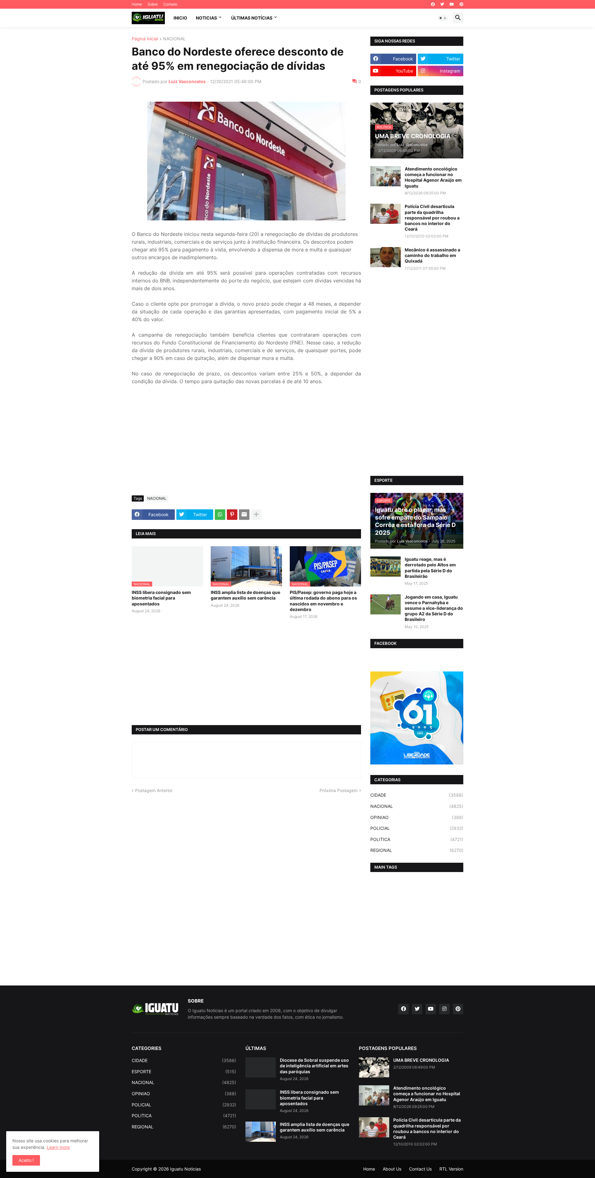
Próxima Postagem (339, 790)
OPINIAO (416, 817)
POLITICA (416, 839)
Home (137, 4)
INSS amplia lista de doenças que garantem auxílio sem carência (245, 595)
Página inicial (145, 39)
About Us (392, 1168)
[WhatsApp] (220, 514)
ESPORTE (184, 1071)
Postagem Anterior (154, 790)
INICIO (180, 17)
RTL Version (451, 1168)
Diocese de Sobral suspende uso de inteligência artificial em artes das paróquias (314, 1065)
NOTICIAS (206, 17)
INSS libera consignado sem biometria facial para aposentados (161, 598)
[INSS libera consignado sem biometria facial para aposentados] (260, 1099)
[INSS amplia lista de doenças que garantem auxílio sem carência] (260, 1132)
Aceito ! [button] (26, 1160)
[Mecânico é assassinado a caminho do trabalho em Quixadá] (385, 257)
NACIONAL (174, 39)
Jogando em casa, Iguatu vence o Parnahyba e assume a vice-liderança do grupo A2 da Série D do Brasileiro (434, 608)
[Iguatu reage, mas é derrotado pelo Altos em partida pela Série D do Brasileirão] (385, 566)
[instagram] (444, 1009)
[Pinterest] (232, 514)
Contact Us (420, 1168)
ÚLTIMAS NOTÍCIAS (251, 17)
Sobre (153, 4)
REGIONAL (416, 850)
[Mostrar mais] (256, 514)
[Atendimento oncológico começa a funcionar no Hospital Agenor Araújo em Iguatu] (385, 176)
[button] (443, 18)
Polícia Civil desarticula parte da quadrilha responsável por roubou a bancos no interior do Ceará (432, 218)
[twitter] (442, 4)
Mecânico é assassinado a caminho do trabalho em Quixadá (432, 255)
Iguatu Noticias (185, 1168)
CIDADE (416, 795)
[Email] (244, 514)
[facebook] (433, 4)
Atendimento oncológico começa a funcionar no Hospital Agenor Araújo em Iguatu (433, 177)
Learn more (58, 1147)
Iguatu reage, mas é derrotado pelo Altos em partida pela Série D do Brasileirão (430, 567)
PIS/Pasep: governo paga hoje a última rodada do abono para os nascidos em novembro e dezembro (323, 601)
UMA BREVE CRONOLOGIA (421, 1060)
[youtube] (452, 4)
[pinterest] (461, 4)
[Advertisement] (246, 444)
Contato (170, 4)
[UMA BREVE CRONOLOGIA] (374, 1067)
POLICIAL (416, 828)
